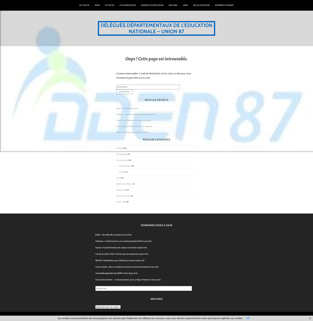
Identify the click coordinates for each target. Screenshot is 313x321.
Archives (173, 5)
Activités (109, 5)
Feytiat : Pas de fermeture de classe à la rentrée (133, 120)
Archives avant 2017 (123, 196)
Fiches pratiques (125, 166)
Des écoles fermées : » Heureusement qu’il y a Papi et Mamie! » (123, 280)
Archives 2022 (121, 190)
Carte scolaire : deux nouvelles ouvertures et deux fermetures (122, 267)
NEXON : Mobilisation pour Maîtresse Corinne (132, 132)
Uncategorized (121, 154)
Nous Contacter (201, 5)
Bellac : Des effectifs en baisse (127, 108)
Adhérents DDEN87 (224, 5)
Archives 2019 (121, 202)
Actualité (84, 5)
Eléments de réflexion (152, 5)
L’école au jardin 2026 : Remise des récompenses (134, 126)
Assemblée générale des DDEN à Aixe (111, 273)
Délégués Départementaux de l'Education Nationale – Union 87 (156, 28)
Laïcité (118, 178)
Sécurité (122, 172)
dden (97, 5)
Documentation (128, 5)
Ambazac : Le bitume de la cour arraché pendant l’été (135, 114)
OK (248, 318)
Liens (185, 5)
